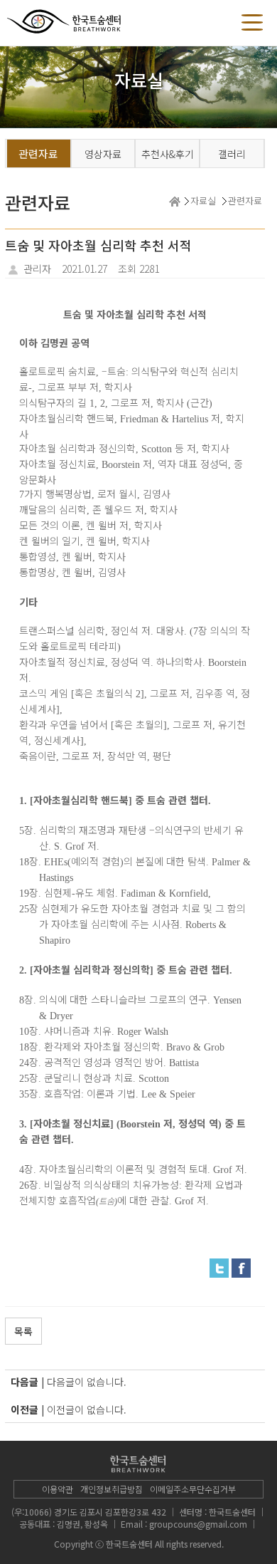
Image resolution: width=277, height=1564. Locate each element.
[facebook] (241, 1267)
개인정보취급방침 (111, 1489)
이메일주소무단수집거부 (193, 1489)
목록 (23, 1331)
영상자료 (103, 154)
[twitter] (219, 1267)
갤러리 (232, 154)
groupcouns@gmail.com (198, 1524)
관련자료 (38, 153)
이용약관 (57, 1489)
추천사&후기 (167, 154)
